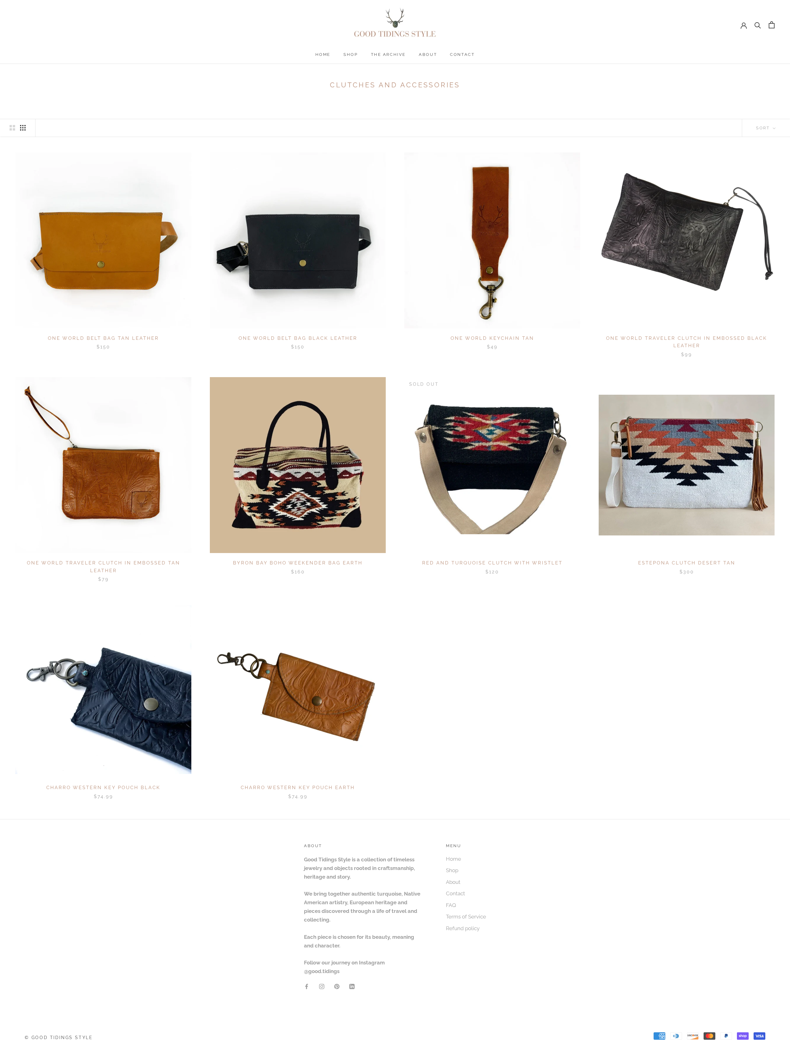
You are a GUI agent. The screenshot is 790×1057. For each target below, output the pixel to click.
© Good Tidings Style (59, 1037)
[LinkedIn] (352, 986)
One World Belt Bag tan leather (103, 338)
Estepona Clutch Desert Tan (686, 563)
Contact (462, 54)
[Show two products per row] (12, 128)
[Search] (758, 25)
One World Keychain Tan (492, 338)
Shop (350, 54)
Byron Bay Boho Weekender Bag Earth (298, 563)
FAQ (451, 905)
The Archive (388, 54)
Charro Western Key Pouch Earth (298, 787)
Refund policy (463, 928)
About (428, 54)
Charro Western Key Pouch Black (103, 787)
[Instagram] (321, 986)
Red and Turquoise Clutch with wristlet (492, 563)
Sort (763, 128)
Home (323, 54)
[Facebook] (306, 986)
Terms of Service (466, 916)
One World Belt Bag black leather (298, 338)
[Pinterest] (336, 986)
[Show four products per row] (23, 128)
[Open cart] (772, 24)
